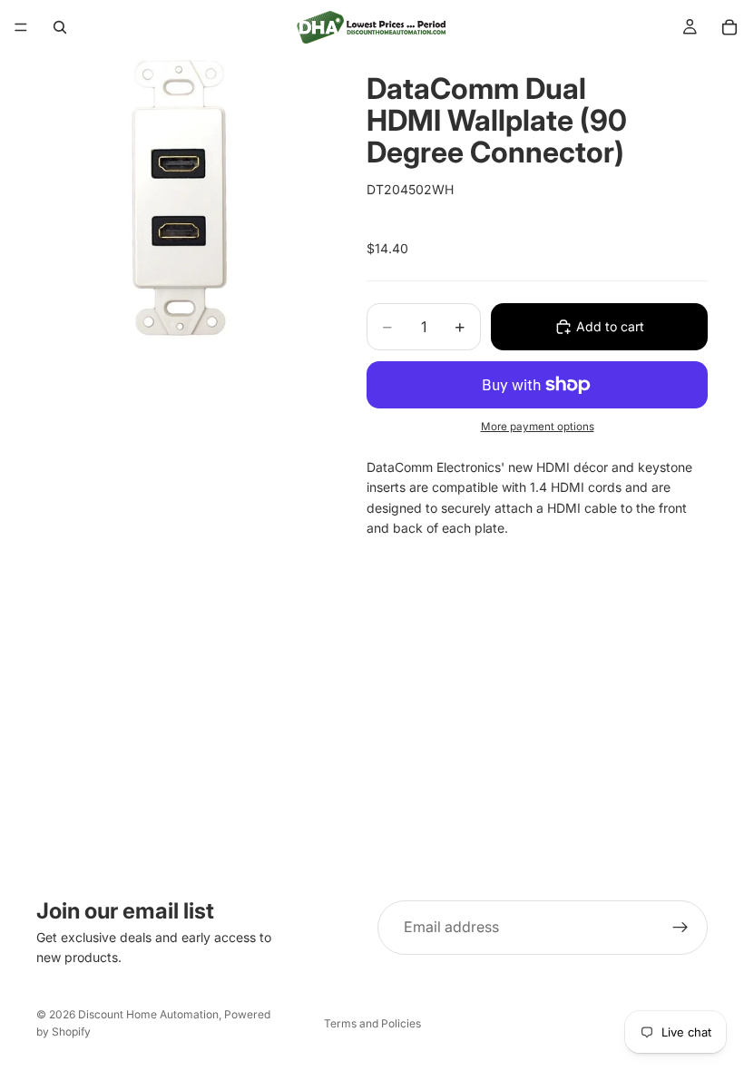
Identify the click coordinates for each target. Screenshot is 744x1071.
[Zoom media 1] (179, 197)
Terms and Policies (372, 1023)
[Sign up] (680, 928)
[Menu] (21, 27)
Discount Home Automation (148, 1014)
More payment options (537, 426)
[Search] (60, 27)
